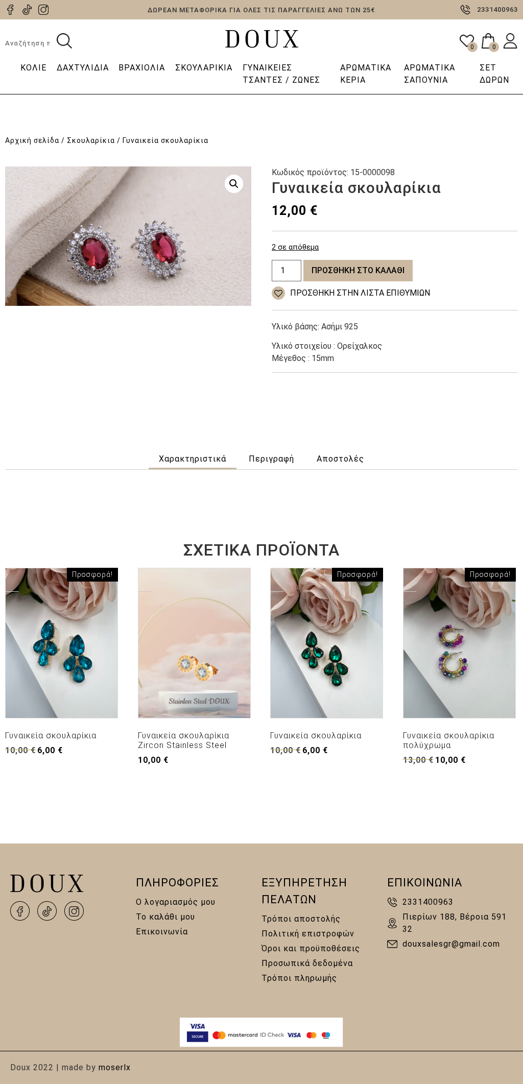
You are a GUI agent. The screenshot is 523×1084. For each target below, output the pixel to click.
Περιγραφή (271, 459)
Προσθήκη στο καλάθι (358, 270)
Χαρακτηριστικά (192, 459)
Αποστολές (340, 459)
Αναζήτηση (64, 41)
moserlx (115, 1067)
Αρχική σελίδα (32, 140)
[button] (234, 184)
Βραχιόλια (141, 68)
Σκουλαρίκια (203, 68)
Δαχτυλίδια (83, 68)
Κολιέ (33, 68)
